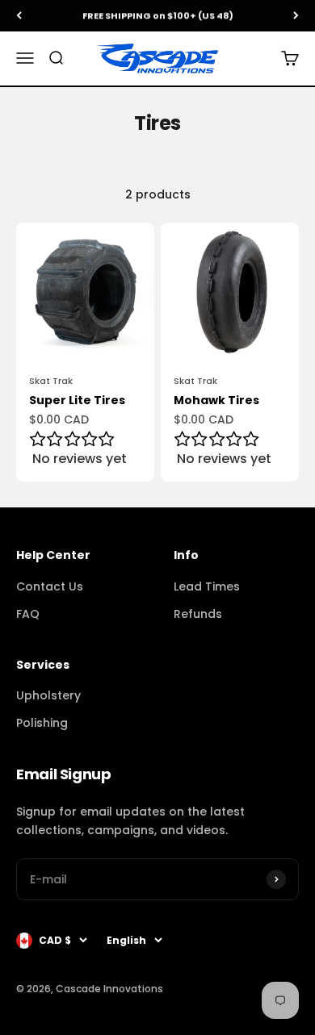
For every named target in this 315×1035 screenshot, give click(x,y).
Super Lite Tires (77, 400)
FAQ (28, 614)
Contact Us (49, 586)
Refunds (198, 614)
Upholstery (48, 695)
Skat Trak (51, 380)
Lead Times (207, 586)
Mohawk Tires (216, 400)
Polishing (42, 723)
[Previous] (19, 15)
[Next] (296, 15)
